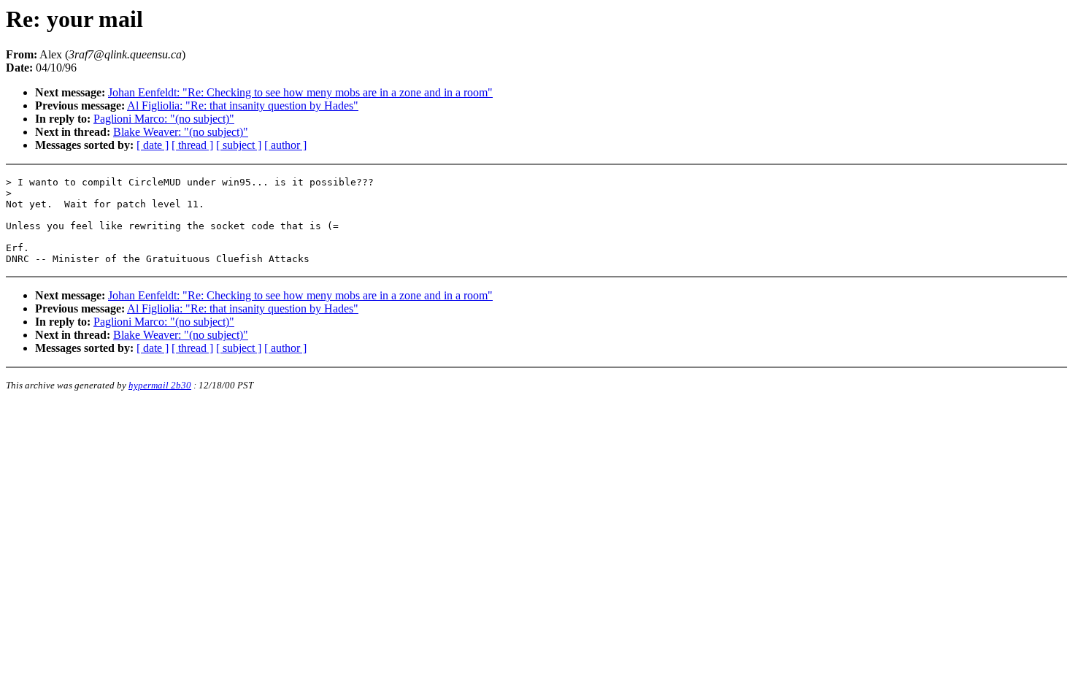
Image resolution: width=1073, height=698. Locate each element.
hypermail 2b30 (159, 385)
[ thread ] (192, 145)
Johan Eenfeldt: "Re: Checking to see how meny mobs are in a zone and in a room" (300, 92)
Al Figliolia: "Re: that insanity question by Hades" (242, 105)
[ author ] (285, 145)
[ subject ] (238, 145)
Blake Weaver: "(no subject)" (180, 132)
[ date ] (152, 145)
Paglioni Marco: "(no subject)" (163, 118)
